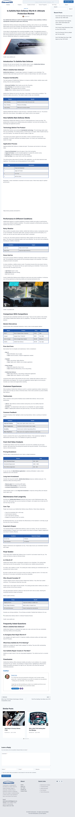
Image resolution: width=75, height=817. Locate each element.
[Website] (20, 688)
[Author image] (23, 16)
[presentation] (14, 718)
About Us (23, 786)
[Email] (22, 688)
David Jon (27, 16)
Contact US (23, 789)
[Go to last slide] (5, 724)
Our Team (23, 788)
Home (22, 784)
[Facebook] (57, 781)
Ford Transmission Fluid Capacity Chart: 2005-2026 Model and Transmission (63, 22)
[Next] (47, 724)
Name (4, 769)
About (66, 4)
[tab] (23, 738)
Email (20, 769)
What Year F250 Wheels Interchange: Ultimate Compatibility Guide (12, 699)
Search (55, 6)
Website (37, 769)
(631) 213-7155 (10, 805)
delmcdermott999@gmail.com (10, 801)
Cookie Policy (24, 791)
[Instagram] (62, 781)
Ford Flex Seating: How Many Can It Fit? (41, 698)
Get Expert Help (69, 1)
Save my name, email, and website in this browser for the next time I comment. (19, 772)
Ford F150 (26, 8)
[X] (59, 781)
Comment (4, 753)
